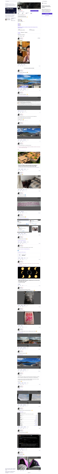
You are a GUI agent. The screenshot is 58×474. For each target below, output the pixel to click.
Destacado (26, 32)
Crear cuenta (47, 13)
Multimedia (22, 32)
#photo (21, 36)
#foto (18, 36)
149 (22, 13)
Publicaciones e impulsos (21, 34)
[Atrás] (18, 1)
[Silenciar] (19, 62)
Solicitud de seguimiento (34, 10)
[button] (23, 52)
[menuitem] (23, 52)
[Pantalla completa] (28, 62)
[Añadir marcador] (25, 90)
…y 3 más (27, 305)
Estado (11, 468)
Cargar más (29, 472)
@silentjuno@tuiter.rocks (20, 11)
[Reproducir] (18, 62)
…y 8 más (26, 189)
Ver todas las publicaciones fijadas (29, 68)
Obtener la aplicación (12, 471)
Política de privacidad (9, 469)
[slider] (23, 61)
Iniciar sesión (47, 15)
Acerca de (9, 468)
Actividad (19, 32)
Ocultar (39, 75)
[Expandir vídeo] (27, 62)
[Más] (26, 65)
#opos (23, 36)
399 (18, 13)
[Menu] (39, 10)
